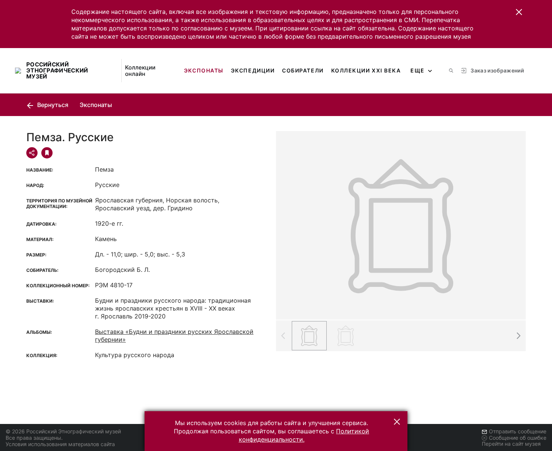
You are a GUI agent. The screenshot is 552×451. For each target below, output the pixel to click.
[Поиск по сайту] (451, 70)
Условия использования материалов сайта (60, 444)
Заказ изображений (497, 70)
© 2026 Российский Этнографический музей (63, 431)
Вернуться (52, 105)
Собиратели (302, 70)
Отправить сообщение (517, 431)
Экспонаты (203, 70)
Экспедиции (252, 70)
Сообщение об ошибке (517, 437)
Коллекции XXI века (366, 70)
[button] (519, 12)
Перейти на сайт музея (511, 443)
